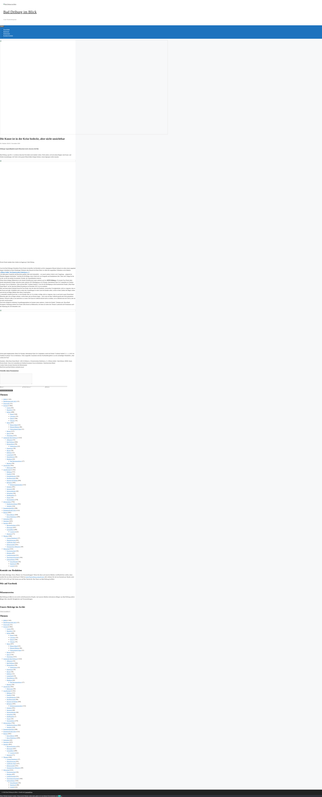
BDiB (5, 399)
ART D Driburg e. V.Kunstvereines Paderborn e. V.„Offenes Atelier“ (38, 361)
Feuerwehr (6, 403)
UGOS (12, 566)
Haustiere (9, 410)
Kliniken (9, 553)
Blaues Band (14, 425)
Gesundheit (10, 529)
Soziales (5, 523)
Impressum (6, 31)
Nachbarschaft (11, 478)
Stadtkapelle (10, 495)
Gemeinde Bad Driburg (10, 438)
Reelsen (9, 463)
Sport (8, 433)
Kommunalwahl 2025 (9, 510)
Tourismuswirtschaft (13, 557)
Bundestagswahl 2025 (9, 401)
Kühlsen (9, 452)
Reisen (9, 431)
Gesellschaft (7, 470)
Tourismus (10, 435)
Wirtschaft (6, 549)
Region (5, 512)
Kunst (70, 361)
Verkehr (9, 506)
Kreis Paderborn (11, 517)
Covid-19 (13, 532)
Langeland (10, 455)
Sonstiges (2, 361)
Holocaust (10, 467)
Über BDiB (6, 29)
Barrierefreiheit (11, 525)
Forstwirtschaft (11, 551)
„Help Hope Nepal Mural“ (12, 361)
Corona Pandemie (12, 538)
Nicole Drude (3, 363)
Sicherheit (10, 493)
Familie (9, 474)
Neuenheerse (10, 457)
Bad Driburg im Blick (20, 12)
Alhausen (9, 440)
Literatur (12, 416)
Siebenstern (13, 446)
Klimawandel (11, 544)
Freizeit (5, 405)
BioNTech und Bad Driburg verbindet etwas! (12, 367)
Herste (9, 450)
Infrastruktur (7, 502)
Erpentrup (10, 448)
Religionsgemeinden (16, 485)
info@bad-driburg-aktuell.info (34, 577)
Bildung (9, 472)
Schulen (9, 487)
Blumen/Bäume (14, 427)
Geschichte (6, 465)
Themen (5, 536)
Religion (9, 482)
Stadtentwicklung (12, 504)
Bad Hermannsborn (16, 461)
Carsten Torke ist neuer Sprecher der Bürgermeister (13, 365)
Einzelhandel (14, 562)
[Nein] (61, 796)
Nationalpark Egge (15, 429)
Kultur (9, 412)
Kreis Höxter (10, 514)
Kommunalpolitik (8, 508)
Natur (8, 423)
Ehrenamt (9, 527)
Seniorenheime (11, 491)
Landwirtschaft (11, 555)
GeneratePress (28, 792)
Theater (12, 420)
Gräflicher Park (11, 542)
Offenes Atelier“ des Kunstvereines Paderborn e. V (15, 272)
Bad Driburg (60, 361)
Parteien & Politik (12, 480)
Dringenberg (10, 444)
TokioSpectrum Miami (49, 363)
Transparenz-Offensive (13, 547)
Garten (9, 408)
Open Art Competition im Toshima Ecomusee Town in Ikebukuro (25, 363)
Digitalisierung (11, 540)
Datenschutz (6, 33)
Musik (12, 418)
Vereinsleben (10, 499)
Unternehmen (11, 559)
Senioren (9, 489)
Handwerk (13, 564)
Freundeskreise (11, 476)
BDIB (66, 361)
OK (59, 796)
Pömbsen (9, 459)
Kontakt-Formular (8, 35)
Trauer (9, 497)
